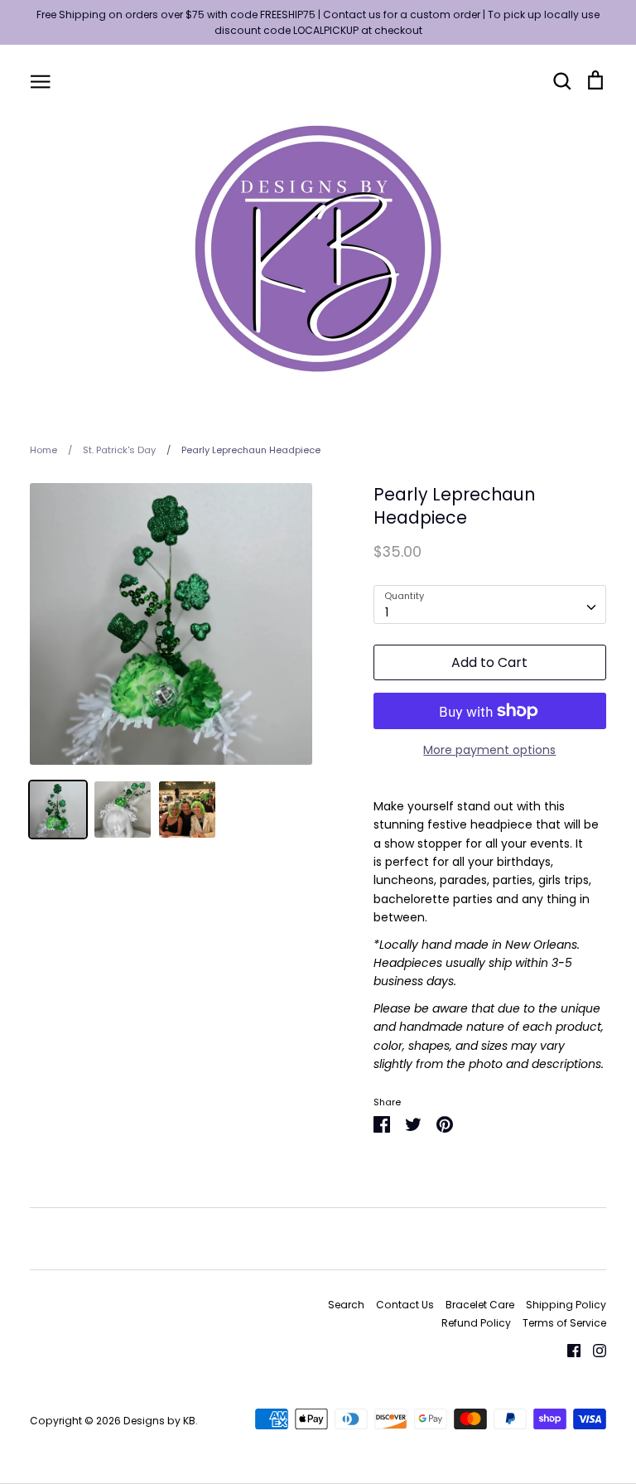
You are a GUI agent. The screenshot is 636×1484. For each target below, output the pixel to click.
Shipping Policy (566, 1305)
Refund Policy (476, 1323)
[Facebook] (568, 1349)
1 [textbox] (386, 612)
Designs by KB (159, 1421)
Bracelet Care (480, 1305)
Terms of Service (564, 1323)
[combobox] (489, 604)
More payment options (489, 750)
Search (346, 1305)
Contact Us (405, 1305)
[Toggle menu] (40, 80)
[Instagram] (593, 1349)
